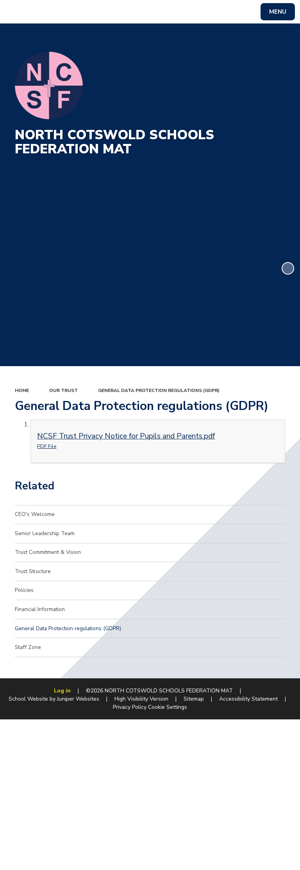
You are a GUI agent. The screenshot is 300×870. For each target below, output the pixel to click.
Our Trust (63, 390)
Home (22, 390)
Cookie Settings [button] (167, 707)
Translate (66, 13)
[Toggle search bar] (15, 11)
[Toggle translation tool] (35, 11)
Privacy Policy (129, 707)
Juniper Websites (78, 699)
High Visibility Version (141, 699)
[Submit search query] (98, 11)
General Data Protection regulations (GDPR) (159, 390)
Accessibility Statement (248, 699)
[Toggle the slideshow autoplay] (288, 268)
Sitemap (194, 699)
